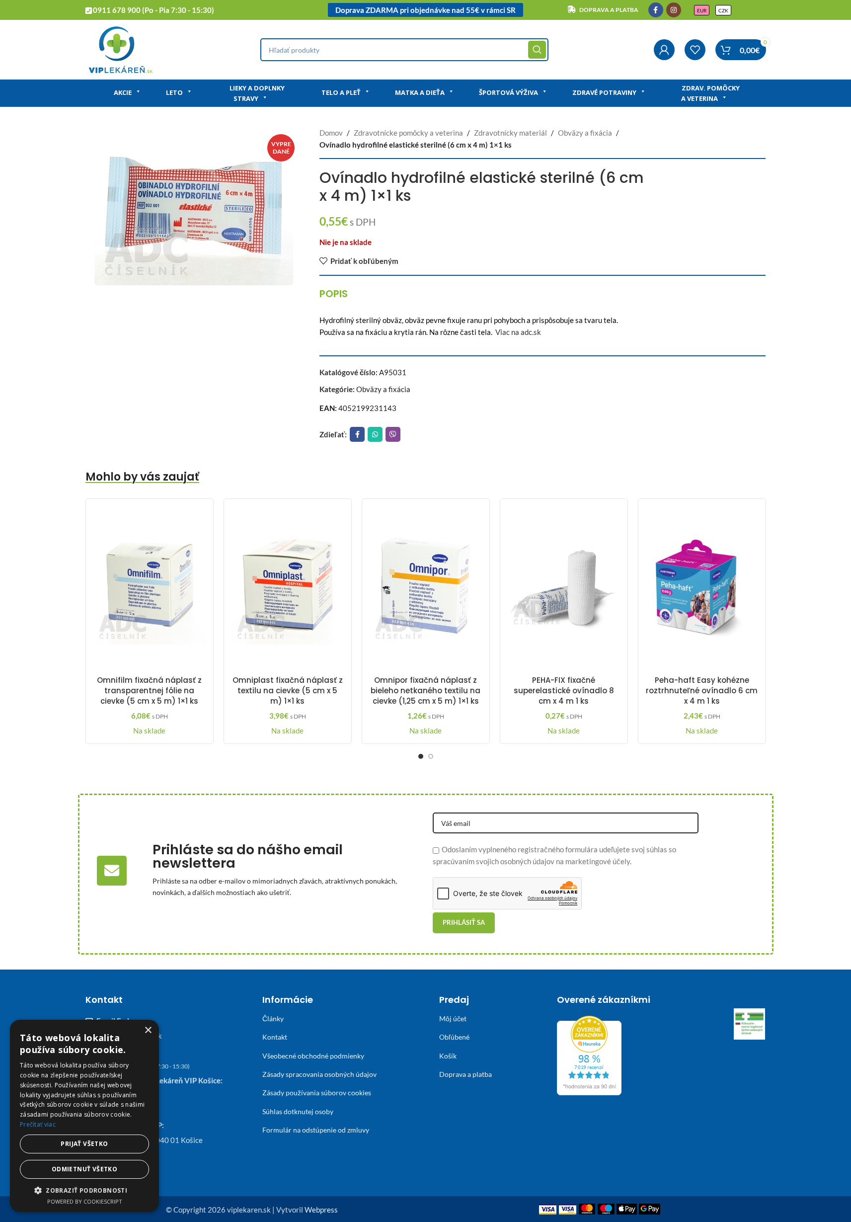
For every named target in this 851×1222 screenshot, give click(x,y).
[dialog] (84, 1116)
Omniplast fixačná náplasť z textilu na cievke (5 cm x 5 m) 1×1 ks (287, 690)
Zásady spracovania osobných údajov (319, 1074)
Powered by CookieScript (84, 1201)
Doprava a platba (465, 1074)
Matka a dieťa (420, 92)
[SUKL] (750, 1024)
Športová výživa (508, 92)
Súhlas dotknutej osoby (297, 1111)
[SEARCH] (537, 50)
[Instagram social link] (673, 9)
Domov (331, 132)
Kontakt (274, 1037)
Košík (448, 1056)
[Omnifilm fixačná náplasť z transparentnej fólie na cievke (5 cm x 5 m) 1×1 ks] (149, 588)
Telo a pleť (341, 92)
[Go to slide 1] (420, 756)
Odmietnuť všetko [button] (84, 1169)
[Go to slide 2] (430, 756)
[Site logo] (120, 48)
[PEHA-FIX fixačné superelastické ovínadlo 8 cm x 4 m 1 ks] (564, 588)
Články (273, 1018)
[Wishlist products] (695, 50)
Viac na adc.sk (518, 331)
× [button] (148, 1030)
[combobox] (404, 49)
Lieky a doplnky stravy (257, 93)
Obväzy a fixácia (585, 132)
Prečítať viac (38, 1124)
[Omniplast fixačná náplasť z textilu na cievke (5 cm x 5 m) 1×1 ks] (288, 588)
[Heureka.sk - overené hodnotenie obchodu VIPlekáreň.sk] (589, 1054)
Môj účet (452, 1018)
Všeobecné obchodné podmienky (313, 1056)
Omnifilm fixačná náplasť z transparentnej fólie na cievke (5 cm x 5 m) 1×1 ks (149, 690)
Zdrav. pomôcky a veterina (710, 93)
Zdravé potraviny (604, 92)
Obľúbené (454, 1037)
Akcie (123, 92)
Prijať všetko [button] (84, 1144)
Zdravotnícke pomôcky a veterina (408, 132)
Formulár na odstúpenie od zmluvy (315, 1130)
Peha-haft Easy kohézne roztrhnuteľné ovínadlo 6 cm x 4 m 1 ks (702, 690)
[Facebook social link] (655, 9)
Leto (174, 92)
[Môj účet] (664, 50)
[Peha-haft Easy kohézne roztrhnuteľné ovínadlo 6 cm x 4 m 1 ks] (702, 588)
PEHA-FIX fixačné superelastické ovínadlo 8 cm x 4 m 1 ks (564, 690)
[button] (84, 1190)
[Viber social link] (393, 434)
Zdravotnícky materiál (510, 132)
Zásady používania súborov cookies (316, 1092)
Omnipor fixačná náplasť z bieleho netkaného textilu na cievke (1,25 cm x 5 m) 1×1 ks (425, 690)
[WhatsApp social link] (375, 434)
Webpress (321, 1209)
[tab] (333, 293)
